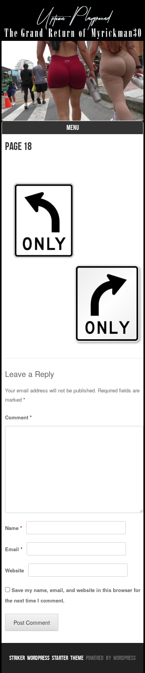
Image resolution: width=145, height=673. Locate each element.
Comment (18, 417)
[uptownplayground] (73, 22)
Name (13, 528)
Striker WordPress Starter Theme (46, 657)
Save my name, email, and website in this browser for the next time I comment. (72, 595)
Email (13, 549)
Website (14, 570)
